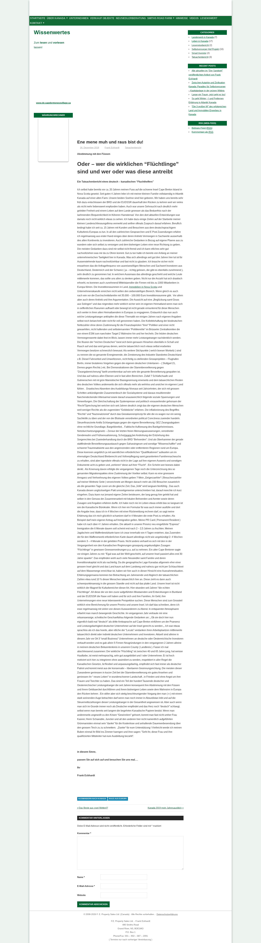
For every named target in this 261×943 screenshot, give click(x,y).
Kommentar (84, 833)
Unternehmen (79, 18)
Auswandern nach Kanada (92, 799)
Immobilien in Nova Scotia (143, 287)
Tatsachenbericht (133, 147)
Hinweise (182, 18)
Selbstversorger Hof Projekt (205, 49)
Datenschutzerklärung (167, 914)
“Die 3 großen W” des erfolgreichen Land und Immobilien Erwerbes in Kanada (207, 110)
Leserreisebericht (200, 45)
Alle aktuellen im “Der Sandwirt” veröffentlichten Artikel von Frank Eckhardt (205, 74)
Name (81, 877)
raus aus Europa (118, 799)
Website (81, 895)
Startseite (37, 18)
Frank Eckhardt (112, 147)
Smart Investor (199, 53)
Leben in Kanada (200, 41)
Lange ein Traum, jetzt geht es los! (208, 94)
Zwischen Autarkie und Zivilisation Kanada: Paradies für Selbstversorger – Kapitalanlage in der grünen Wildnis (207, 86)
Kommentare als (202, 132)
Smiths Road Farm (159, 18)
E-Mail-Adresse (86, 886)
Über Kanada (56, 18)
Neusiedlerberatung (131, 18)
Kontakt (36, 23)
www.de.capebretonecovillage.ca (53, 103)
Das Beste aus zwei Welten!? (93, 808)
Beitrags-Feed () (202, 128)
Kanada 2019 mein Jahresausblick (165, 808)
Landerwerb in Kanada (203, 37)
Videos (194, 18)
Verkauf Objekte (102, 18)
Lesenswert (208, 18)
